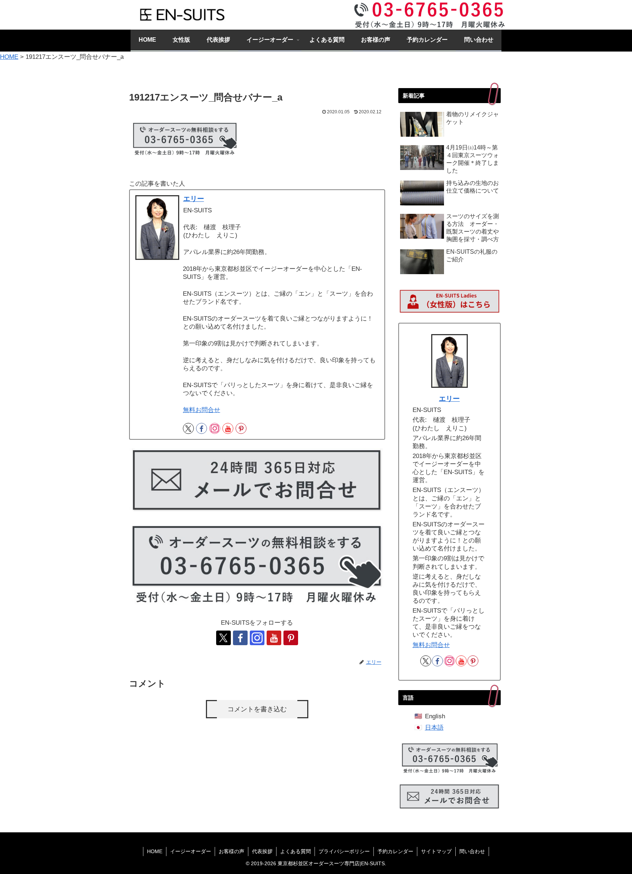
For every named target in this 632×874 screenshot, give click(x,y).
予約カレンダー (395, 851)
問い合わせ (472, 851)
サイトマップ (436, 851)
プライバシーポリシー (344, 851)
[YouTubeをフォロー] (227, 428)
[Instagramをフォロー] (214, 428)
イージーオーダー (190, 851)
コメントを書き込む (257, 709)
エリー (193, 199)
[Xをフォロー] (188, 428)
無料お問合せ (201, 409)
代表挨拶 (262, 851)
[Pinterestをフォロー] (241, 428)
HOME (154, 851)
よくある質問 (295, 851)
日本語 (434, 727)
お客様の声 (231, 851)
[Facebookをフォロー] (201, 428)
